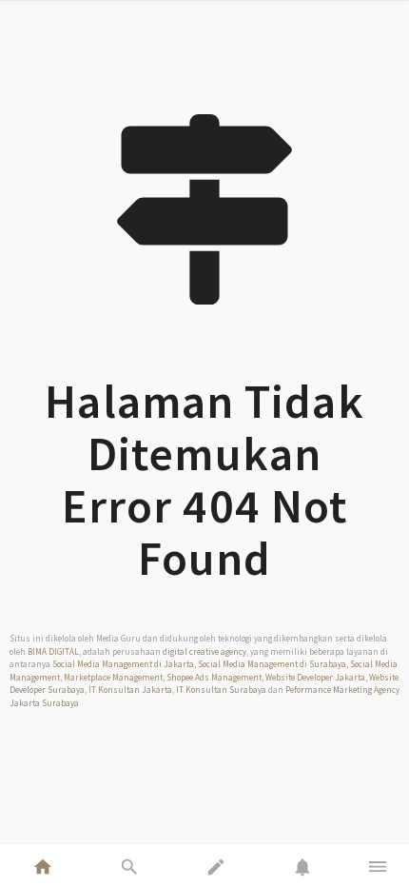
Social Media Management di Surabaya (272, 664)
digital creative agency (204, 651)
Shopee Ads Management (214, 677)
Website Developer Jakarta (315, 677)
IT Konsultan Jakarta (130, 689)
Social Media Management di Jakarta (123, 664)
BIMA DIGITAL (53, 651)
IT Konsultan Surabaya (221, 689)
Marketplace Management (113, 677)
